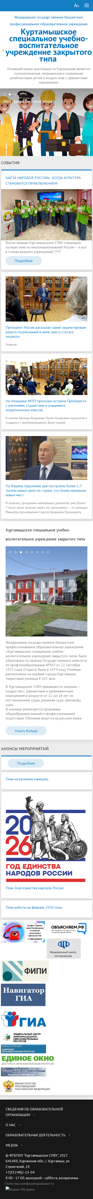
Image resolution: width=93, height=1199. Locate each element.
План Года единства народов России (34, 888)
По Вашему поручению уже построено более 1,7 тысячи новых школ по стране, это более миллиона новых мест (46, 490)
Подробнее (24, 260)
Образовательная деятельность (35, 1135)
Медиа (12, 1145)
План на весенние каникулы (27, 779)
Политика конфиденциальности (29, 1183)
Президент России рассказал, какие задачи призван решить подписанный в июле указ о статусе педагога (46, 332)
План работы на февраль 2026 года (34, 907)
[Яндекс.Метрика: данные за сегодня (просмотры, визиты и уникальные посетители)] (20, 1189)
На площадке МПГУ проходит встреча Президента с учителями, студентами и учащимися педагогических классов (46, 405)
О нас (11, 1125)
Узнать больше (26, 730)
